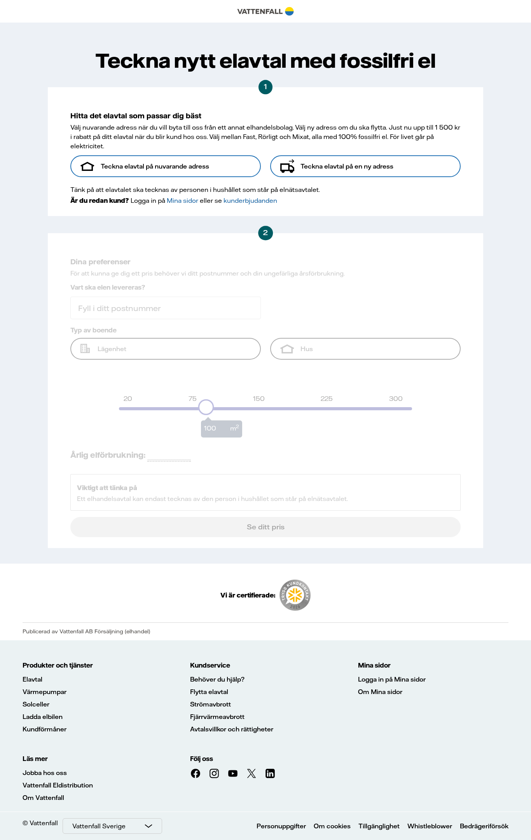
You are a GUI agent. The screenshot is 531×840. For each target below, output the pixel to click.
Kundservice (210, 665)
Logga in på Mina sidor (392, 679)
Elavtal (32, 679)
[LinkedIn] (270, 773)
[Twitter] (251, 773)
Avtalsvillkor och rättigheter (231, 729)
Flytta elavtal (209, 692)
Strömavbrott (210, 704)
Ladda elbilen (43, 717)
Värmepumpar (44, 692)
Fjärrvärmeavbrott (217, 717)
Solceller (36, 704)
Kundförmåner (44, 729)
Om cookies (332, 826)
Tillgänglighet (379, 826)
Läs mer (35, 759)
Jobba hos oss (45, 773)
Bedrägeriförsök (484, 826)
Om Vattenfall (43, 797)
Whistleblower (429, 826)
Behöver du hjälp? (217, 679)
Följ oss (201, 759)
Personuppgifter (281, 826)
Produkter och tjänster (58, 665)
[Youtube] (233, 773)
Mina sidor (374, 665)
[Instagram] (214, 773)
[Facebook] (195, 773)
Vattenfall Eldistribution (58, 785)
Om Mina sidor (380, 692)
